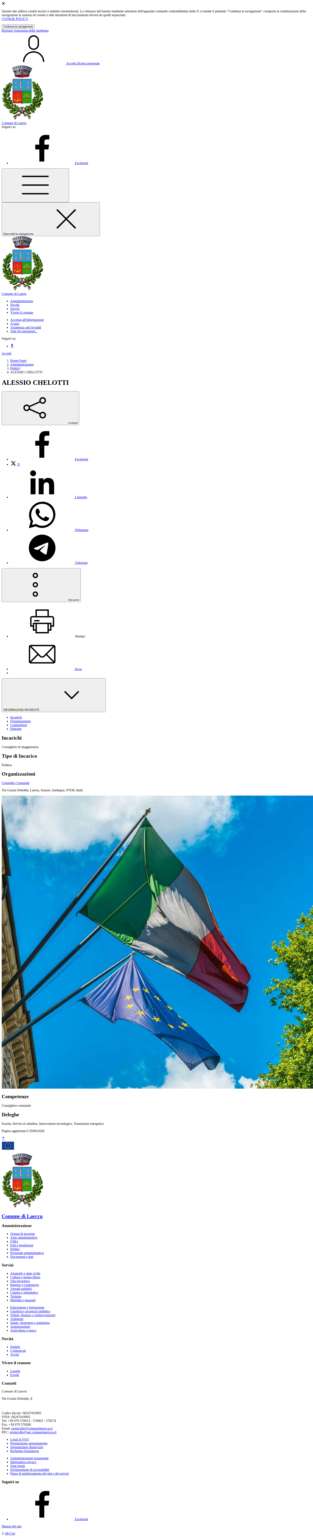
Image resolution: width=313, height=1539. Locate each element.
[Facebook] (12, 346)
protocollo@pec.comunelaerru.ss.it (33, 1432)
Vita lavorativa (20, 1281)
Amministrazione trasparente (29, 1458)
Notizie (15, 1347)
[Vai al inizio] (3, 1138)
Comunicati (18, 1350)
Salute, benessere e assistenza (30, 1323)
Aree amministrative (23, 1237)
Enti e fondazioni (21, 1245)
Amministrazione (21, 364)
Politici (15, 368)
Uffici (14, 1241)
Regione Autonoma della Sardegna (25, 30)
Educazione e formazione (27, 1307)
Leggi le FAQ (19, 1439)
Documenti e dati (21, 1257)
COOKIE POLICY (15, 19)
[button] (21, 301)
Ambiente (16, 1319)
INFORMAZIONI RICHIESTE (21, 709)
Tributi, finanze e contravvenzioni (32, 1315)
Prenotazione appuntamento (28, 1443)
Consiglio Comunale (15, 783)
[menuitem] (49, 459)
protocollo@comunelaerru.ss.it (31, 1428)
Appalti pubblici (21, 1288)
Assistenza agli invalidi (25, 327)
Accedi (6, 353)
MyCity (10, 1533)
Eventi (14, 1375)
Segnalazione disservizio (26, 1447)
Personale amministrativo (27, 1253)
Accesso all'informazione (27, 320)
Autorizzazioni (20, 1326)
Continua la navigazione (18, 26)
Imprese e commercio (24, 1285)
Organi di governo (22, 1234)
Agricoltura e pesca (23, 1330)
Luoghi (15, 1371)
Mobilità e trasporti (23, 1300)
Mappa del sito (12, 1526)
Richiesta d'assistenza (24, 1451)
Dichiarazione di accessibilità (29, 1469)
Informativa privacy (23, 1462)
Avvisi (14, 1354)
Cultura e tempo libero (25, 1277)
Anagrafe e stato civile (25, 1273)
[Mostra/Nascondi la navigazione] (35, 185)
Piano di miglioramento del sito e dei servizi (39, 1473)
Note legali (17, 1466)
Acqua (14, 323)
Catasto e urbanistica (24, 1292)
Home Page (18, 360)
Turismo (15, 1296)
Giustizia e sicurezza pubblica (30, 1311)
